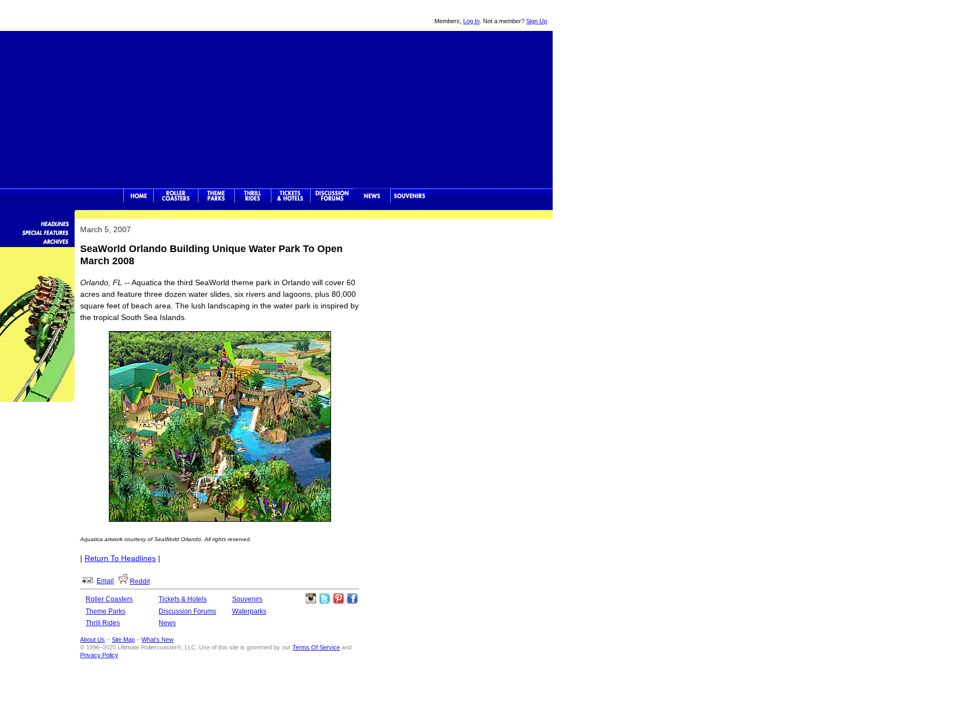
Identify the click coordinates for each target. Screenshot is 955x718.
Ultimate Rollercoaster (77, 15)
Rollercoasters (175, 195)
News (372, 195)
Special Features (37, 232)
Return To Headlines (120, 558)
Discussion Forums (332, 195)
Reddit (140, 581)
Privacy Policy (99, 655)
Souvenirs (409, 195)
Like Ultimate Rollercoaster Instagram (310, 598)
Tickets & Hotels (183, 599)
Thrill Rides (252, 195)
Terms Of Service (316, 647)
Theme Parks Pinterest (338, 598)
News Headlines (37, 223)
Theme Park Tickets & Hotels (290, 195)
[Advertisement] (276, 108)
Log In (471, 21)
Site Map (123, 639)
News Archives (37, 241)
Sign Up (536, 21)
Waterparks (249, 611)
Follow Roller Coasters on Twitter (324, 598)
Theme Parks (216, 195)
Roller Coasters (109, 599)
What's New (157, 639)
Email (105, 581)
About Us (92, 639)
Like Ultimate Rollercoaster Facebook (352, 598)
